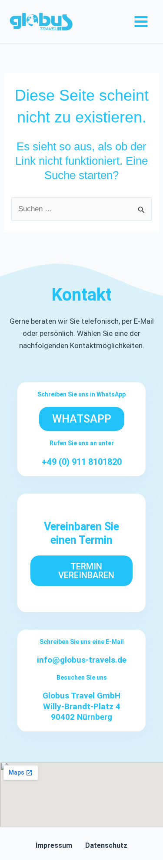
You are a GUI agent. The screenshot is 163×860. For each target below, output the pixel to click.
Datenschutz (106, 845)
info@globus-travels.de (81, 660)
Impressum (54, 845)
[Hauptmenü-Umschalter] (141, 21)
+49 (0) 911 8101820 (82, 462)
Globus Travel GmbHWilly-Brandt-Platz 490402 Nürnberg (81, 706)
